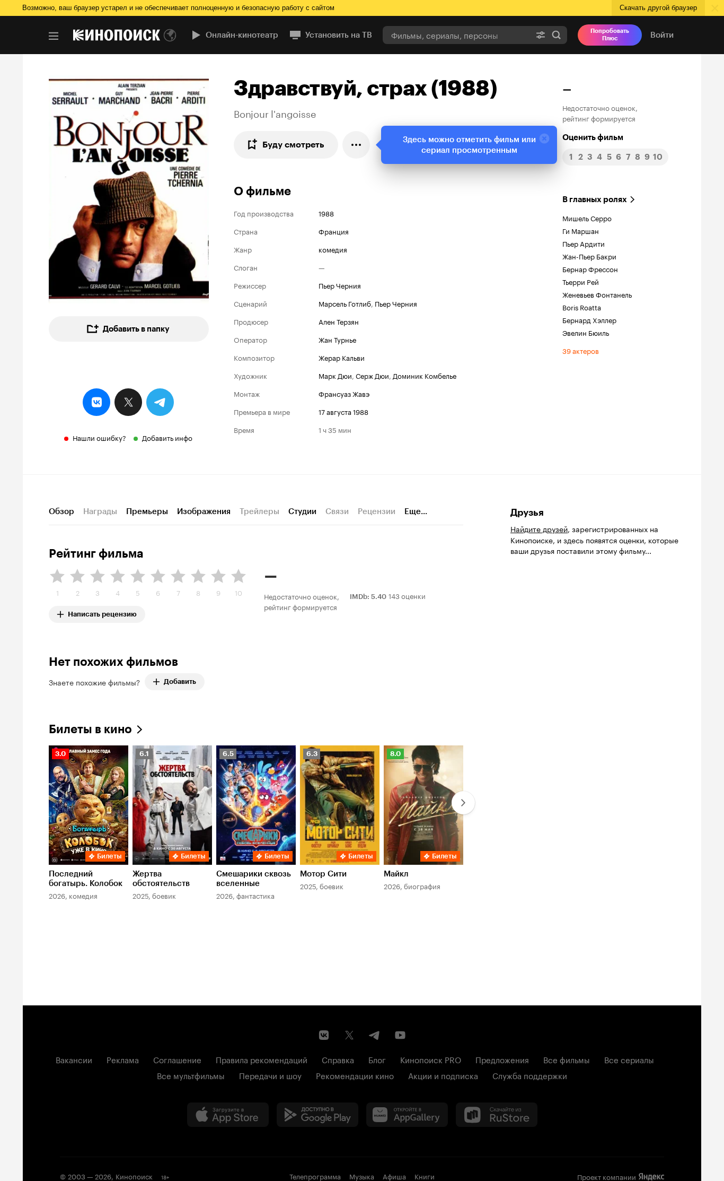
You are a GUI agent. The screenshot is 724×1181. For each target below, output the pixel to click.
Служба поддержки (529, 1075)
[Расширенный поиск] (541, 35)
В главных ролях (594, 199)
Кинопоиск (134, 1175)
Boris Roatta (581, 306)
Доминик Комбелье (424, 375)
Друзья (527, 512)
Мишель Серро (587, 217)
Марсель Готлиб (345, 303)
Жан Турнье (337, 339)
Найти (556, 35)
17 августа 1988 (343, 411)
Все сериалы (629, 1059)
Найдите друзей (539, 528)
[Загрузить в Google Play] (317, 1114)
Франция (334, 230)
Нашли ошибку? (99, 437)
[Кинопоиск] (116, 35)
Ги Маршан (580, 230)
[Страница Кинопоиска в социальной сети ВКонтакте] (323, 1035)
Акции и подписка (443, 1075)
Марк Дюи (335, 375)
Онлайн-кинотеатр (242, 35)
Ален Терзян (339, 321)
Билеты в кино (90, 729)
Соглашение (177, 1059)
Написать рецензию (102, 612)
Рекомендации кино (355, 1075)
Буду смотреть (293, 145)
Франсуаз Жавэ (344, 393)
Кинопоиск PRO (430, 1059)
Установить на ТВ (338, 35)
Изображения (204, 511)
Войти (662, 35)
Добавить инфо (167, 437)
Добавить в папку (136, 329)
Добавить (180, 681)
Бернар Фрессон (590, 268)
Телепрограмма (315, 1175)
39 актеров (580, 350)
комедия (333, 249)
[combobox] (456, 35)
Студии (302, 511)
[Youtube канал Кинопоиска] (400, 1035)
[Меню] (53, 36)
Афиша (394, 1175)
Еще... (415, 511)
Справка (338, 1059)
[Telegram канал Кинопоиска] (374, 1035)
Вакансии (74, 1059)
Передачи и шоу (270, 1075)
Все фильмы (566, 1059)
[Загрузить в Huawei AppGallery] (407, 1114)
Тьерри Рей (580, 281)
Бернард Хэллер (589, 319)
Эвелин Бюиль (585, 332)
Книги (424, 1175)
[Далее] (463, 802)
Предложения (502, 1059)
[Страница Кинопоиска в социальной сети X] (349, 1035)
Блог (377, 1059)
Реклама (123, 1059)
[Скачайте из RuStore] (496, 1114)
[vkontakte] (96, 402)
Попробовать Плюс (609, 35)
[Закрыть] (544, 138)
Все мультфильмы (191, 1075)
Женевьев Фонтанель (597, 294)
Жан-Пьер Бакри (589, 255)
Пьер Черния (340, 285)
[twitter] (128, 402)
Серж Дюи (372, 375)
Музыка (361, 1175)
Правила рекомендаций (261, 1059)
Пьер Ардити (583, 243)
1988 (326, 212)
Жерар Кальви (342, 357)
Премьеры (147, 511)
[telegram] (160, 402)
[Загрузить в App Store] (228, 1114)
